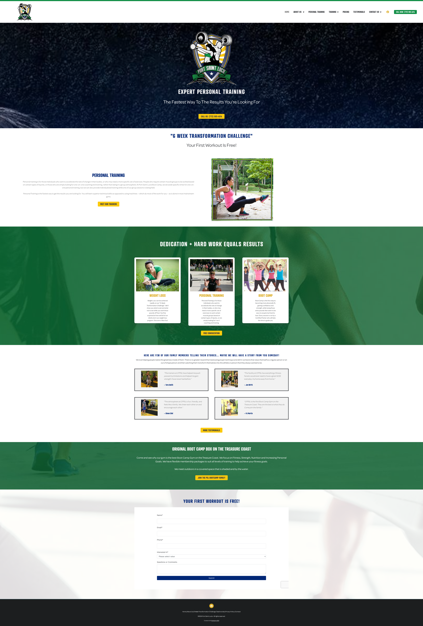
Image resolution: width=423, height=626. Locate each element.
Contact (238, 611)
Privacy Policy (229, 611)
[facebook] (388, 12)
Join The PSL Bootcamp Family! (211, 477)
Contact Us (375, 11)
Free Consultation (211, 333)
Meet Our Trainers (108, 204)
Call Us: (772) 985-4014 (211, 116)
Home (287, 11)
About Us (298, 11)
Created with (211, 620)
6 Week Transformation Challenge (205, 611)
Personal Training (316, 11)
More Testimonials (211, 430)
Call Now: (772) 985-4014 (405, 12)
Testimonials (359, 11)
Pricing (346, 11)
